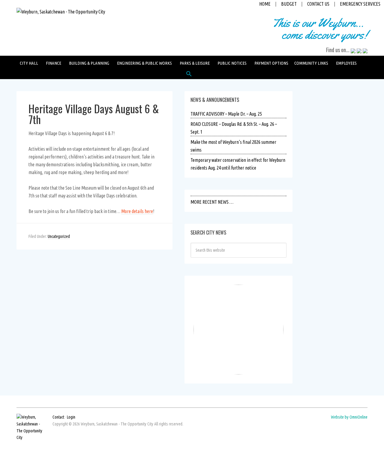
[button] (189, 75)
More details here (137, 211)
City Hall (29, 63)
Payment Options (271, 63)
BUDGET (289, 4)
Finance (53, 63)
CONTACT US (318, 4)
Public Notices (232, 63)
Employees (346, 63)
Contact (58, 417)
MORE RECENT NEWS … (211, 202)
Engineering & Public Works (144, 63)
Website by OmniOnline (349, 417)
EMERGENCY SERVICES (360, 4)
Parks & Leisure (195, 63)
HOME (265, 4)
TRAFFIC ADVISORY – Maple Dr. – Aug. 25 (226, 114)
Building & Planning (89, 63)
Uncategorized (59, 236)
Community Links (311, 63)
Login (71, 417)
